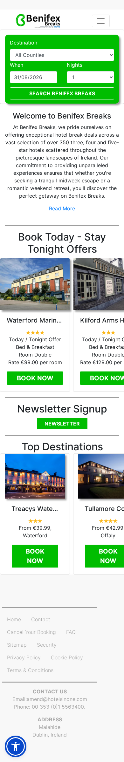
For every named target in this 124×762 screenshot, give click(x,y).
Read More (62, 208)
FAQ (71, 632)
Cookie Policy (67, 657)
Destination (23, 42)
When (16, 65)
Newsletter (62, 423)
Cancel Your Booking (31, 632)
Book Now (35, 378)
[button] (15, 746)
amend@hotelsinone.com (57, 699)
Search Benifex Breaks (62, 93)
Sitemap (17, 645)
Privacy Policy (24, 657)
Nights (74, 65)
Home (14, 619)
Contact (40, 619)
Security (47, 645)
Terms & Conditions (30, 670)
